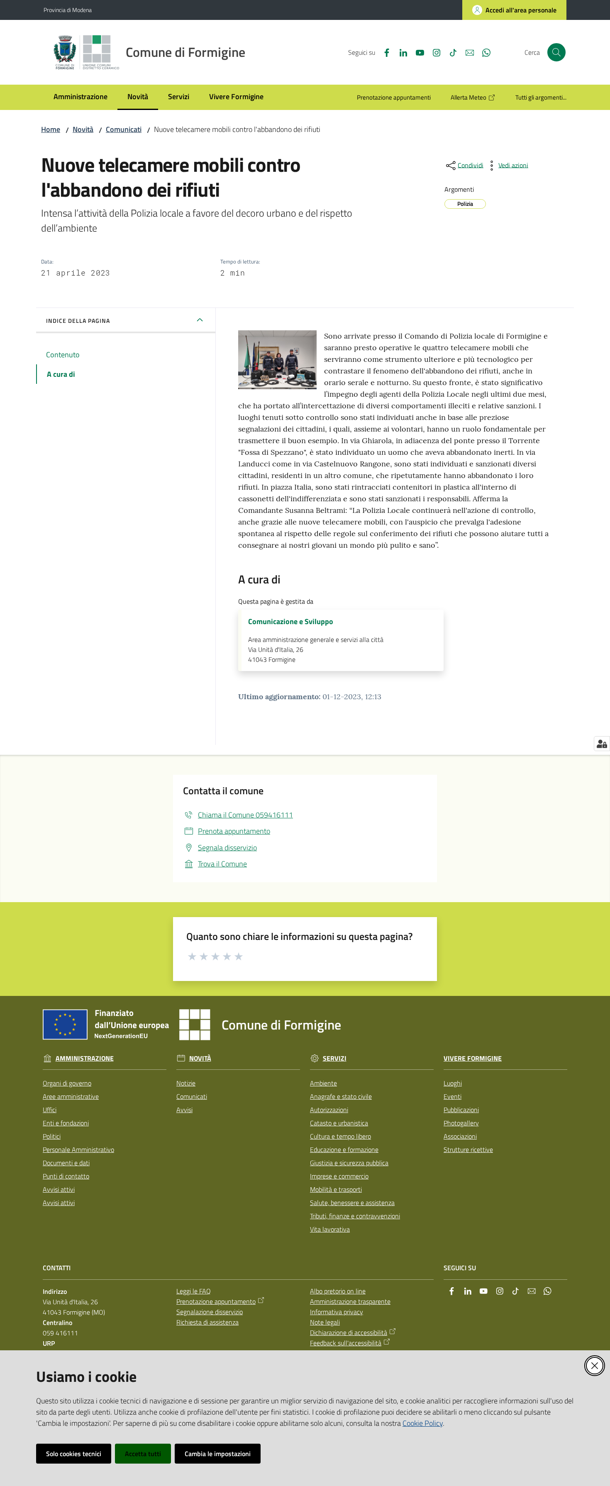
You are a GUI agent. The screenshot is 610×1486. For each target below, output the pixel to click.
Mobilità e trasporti (336, 1189)
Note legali (325, 1322)
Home (50, 129)
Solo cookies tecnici (73, 1454)
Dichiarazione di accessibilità (348, 1332)
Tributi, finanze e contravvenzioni (355, 1216)
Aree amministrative (71, 1096)
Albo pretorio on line (338, 1291)
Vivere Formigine (473, 1058)
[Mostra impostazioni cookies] (602, 743)
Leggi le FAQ (193, 1291)
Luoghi (453, 1083)
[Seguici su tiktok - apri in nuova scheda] (450, 52)
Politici (52, 1136)
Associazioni (460, 1136)
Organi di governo (67, 1083)
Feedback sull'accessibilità (345, 1343)
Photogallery (461, 1123)
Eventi (452, 1096)
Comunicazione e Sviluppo (290, 621)
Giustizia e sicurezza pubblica (349, 1163)
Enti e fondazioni (66, 1123)
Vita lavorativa (330, 1229)
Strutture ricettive (468, 1149)
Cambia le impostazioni (218, 1454)
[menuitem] (80, 97)
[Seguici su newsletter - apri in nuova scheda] (466, 52)
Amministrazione (85, 1058)
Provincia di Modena (68, 9)
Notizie (185, 1083)
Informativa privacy (336, 1312)
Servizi (334, 1058)
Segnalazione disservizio (209, 1312)
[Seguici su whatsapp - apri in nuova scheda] (483, 52)
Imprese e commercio (339, 1176)
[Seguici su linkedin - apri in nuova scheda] (400, 52)
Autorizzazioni (329, 1110)
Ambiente (323, 1083)
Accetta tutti (143, 1454)
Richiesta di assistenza (207, 1322)
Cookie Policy (423, 1423)
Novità (83, 129)
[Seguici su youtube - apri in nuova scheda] (416, 52)
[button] (556, 52)
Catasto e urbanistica (339, 1123)
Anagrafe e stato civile (341, 1096)
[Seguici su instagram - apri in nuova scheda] (433, 52)
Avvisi (184, 1110)
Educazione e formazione (344, 1149)
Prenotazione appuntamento (216, 1301)
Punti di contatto (66, 1176)
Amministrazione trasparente (350, 1301)
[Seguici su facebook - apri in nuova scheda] (383, 52)
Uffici (49, 1110)
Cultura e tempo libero (340, 1136)
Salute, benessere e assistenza (352, 1203)
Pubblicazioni (461, 1110)
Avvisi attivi (59, 1189)
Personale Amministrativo (78, 1149)
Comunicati (124, 129)
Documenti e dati (66, 1163)
